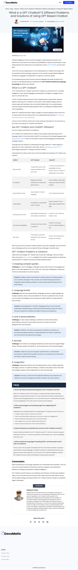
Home (7, 9)
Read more (44, 510)
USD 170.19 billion (52, 65)
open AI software (28, 257)
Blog (60, 2)
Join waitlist (69, 2)
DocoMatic (51, 492)
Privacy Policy (5, 553)
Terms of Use (5, 556)
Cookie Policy (5, 559)
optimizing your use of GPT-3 (52, 147)
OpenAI (16, 9)
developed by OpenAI (18, 139)
